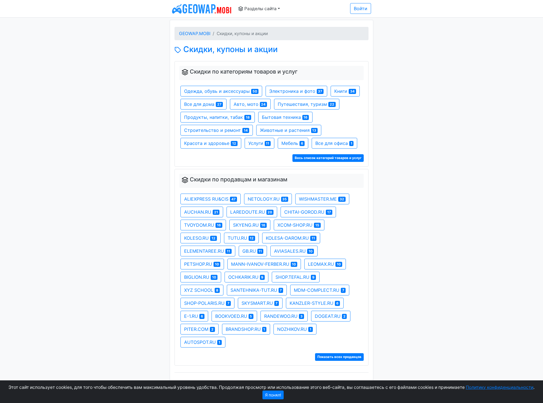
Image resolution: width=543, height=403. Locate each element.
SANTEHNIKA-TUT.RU (256, 290)
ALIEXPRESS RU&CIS (210, 199)
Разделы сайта (260, 8)
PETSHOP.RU (201, 264)
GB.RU (252, 251)
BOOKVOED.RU (233, 316)
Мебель (292, 143)
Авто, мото (250, 104)
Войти (360, 8)
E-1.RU (193, 316)
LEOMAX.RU (324, 264)
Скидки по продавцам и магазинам (238, 179)
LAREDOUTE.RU (251, 212)
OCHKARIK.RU (246, 277)
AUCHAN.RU (201, 212)
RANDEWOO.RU (283, 316)
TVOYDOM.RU (202, 225)
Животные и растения (288, 130)
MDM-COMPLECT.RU (319, 290)
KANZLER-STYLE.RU (314, 303)
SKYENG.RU (249, 225)
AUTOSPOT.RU (202, 342)
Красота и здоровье (210, 143)
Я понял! (273, 395)
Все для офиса (333, 143)
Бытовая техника (285, 117)
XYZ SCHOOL (201, 290)
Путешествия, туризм (306, 104)
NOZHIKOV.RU (294, 329)
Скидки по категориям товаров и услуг (244, 71)
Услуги (259, 143)
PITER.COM (199, 329)
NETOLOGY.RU (267, 199)
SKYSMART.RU (260, 303)
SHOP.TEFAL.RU (294, 277)
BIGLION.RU (200, 277)
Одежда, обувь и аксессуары (220, 91)
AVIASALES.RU (293, 251)
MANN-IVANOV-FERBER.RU (263, 264)
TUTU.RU (241, 238)
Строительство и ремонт (216, 130)
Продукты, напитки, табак (217, 117)
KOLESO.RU (200, 238)
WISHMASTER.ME (321, 199)
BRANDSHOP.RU (245, 329)
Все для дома (202, 104)
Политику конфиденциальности (499, 387)
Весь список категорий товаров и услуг (328, 158)
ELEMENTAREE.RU (207, 251)
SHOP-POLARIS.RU (206, 303)
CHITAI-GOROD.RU (307, 212)
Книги (344, 91)
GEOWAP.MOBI (194, 33)
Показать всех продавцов (339, 357)
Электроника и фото (295, 91)
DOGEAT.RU (330, 316)
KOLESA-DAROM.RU (290, 238)
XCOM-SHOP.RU (298, 225)
